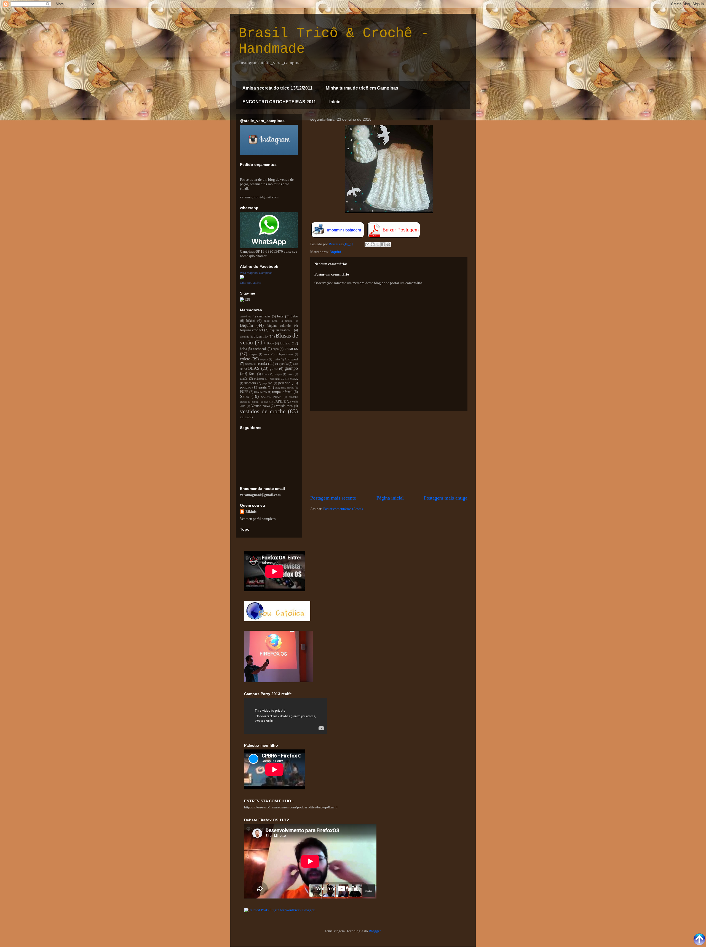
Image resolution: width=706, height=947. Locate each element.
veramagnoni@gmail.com (260, 495)
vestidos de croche (262, 411)
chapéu (253, 354)
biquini (289, 320)
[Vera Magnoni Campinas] (242, 278)
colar (266, 354)
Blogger (375, 931)
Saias (244, 396)
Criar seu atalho (250, 282)
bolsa (243, 349)
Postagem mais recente (333, 498)
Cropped (291, 359)
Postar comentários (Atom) (343, 509)
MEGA (294, 378)
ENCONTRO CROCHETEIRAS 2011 (279, 101)
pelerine (284, 383)
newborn (250, 383)
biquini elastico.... (281, 330)
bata (280, 316)
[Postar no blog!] (372, 244)
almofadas (263, 316)
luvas (290, 374)
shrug (255, 401)
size (266, 401)
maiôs (244, 379)
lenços (278, 374)
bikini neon (271, 320)
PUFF (244, 392)
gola (295, 363)
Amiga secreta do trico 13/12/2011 (277, 88)
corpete (264, 359)
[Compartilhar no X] (378, 244)
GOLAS (252, 368)
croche (276, 359)
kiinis (265, 374)
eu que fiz (281, 364)
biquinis (244, 336)
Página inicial (390, 498)
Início (335, 101)
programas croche (284, 387)
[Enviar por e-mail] (367, 244)
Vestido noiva (260, 406)
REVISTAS (260, 391)
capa (276, 349)
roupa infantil (282, 392)
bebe (294, 316)
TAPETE (280, 401)
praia (263, 387)
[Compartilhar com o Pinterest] (388, 244)
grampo (291, 368)
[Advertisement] (388, 453)
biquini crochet (251, 330)
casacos (291, 348)
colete (245, 359)
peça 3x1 (268, 383)
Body (270, 343)
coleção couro (285, 354)
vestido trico (284, 406)
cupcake (249, 363)
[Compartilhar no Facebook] (383, 244)
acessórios (245, 316)
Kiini (252, 374)
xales (244, 417)
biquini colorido (279, 326)
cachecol (259, 349)
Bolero (285, 343)
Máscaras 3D (277, 378)
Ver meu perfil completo (258, 519)
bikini (250, 321)
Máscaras (259, 378)
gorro (274, 368)
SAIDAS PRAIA (271, 396)
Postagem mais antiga (445, 498)
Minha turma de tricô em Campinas (362, 88)
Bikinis (250, 511)
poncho (245, 387)
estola (262, 363)
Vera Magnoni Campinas (256, 272)
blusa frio (261, 336)
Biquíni (335, 252)
